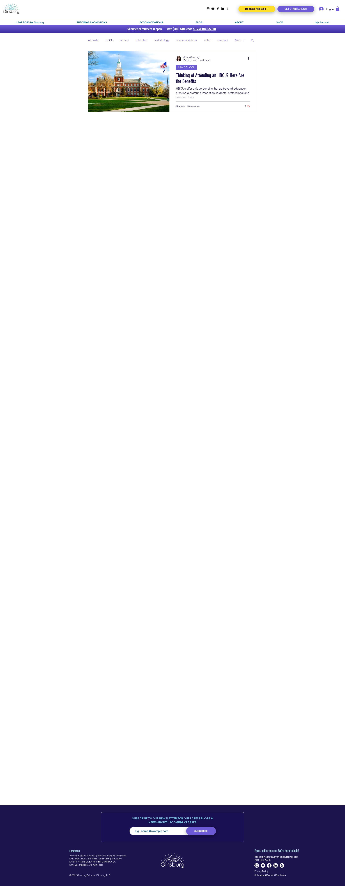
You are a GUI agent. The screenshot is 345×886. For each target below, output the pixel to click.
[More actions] (250, 58)
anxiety (124, 40)
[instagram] (208, 8)
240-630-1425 (262, 860)
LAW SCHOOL (186, 67)
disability (222, 40)
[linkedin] (222, 8)
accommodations (186, 40)
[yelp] (227, 8)
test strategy (162, 40)
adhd (207, 40)
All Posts (93, 40)
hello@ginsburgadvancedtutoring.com (276, 856)
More (238, 40)
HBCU (109, 40)
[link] (337, 8)
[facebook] (218, 8)
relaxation (141, 40)
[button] (30, 22)
